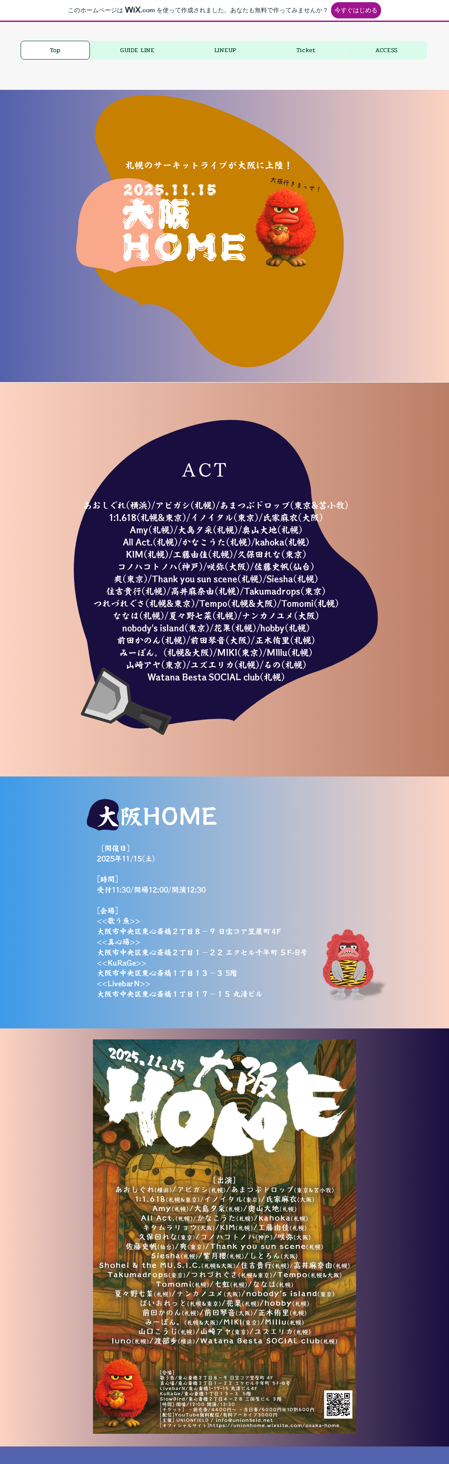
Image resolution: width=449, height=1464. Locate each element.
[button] (137, 50)
